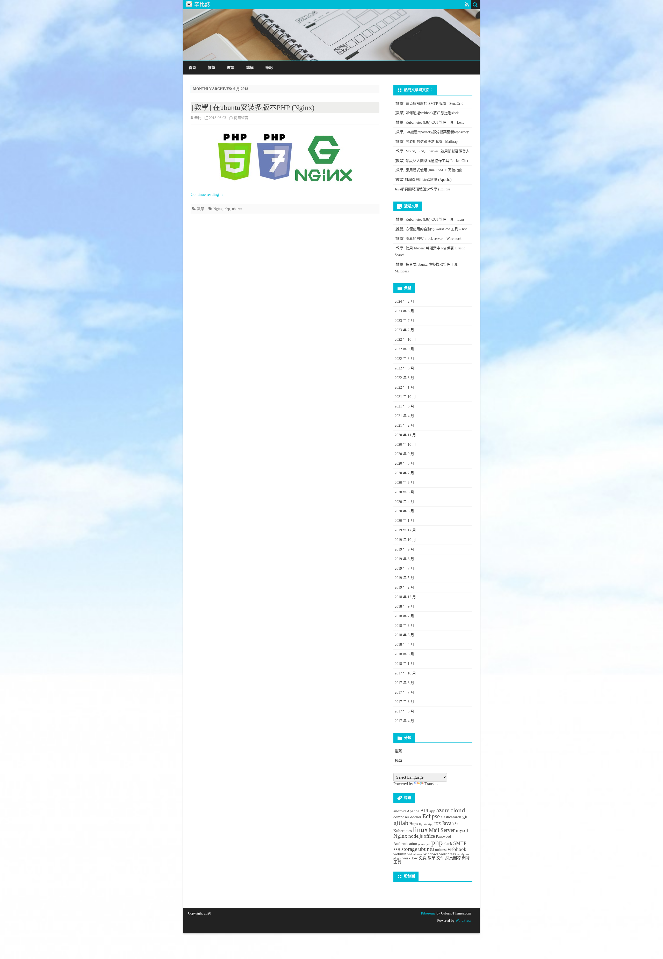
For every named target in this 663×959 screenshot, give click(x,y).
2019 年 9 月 (404, 549)
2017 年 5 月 (404, 711)
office (429, 836)
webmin (399, 854)
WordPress (463, 921)
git (464, 816)
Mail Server (442, 830)
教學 (230, 68)
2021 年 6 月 (404, 406)
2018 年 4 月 (404, 644)
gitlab (400, 822)
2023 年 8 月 (404, 311)
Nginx (217, 209)
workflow (410, 858)
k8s (455, 823)
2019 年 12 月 (405, 530)
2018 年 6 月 (404, 626)
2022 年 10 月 (405, 339)
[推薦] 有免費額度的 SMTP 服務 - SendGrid (429, 104)
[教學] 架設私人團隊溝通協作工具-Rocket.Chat (431, 161)
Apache (413, 811)
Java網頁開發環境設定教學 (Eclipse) (423, 189)
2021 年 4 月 (404, 416)
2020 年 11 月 (405, 435)
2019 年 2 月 (404, 587)
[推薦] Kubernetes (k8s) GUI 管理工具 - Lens (429, 122)
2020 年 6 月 (404, 483)
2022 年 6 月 (404, 368)
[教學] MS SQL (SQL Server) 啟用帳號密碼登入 (432, 151)
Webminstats (414, 854)
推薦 (211, 68)
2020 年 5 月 (404, 492)
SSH (396, 849)
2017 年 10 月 (405, 673)
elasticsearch (451, 817)
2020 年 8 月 (404, 463)
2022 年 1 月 (404, 387)
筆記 (269, 68)
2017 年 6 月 (404, 702)
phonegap (424, 844)
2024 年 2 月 (404, 301)
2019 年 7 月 (404, 568)
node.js (415, 836)
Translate (431, 784)
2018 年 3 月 (404, 654)
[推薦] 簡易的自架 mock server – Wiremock (428, 239)
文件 (440, 858)
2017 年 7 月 (404, 692)
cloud (457, 810)
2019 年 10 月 (405, 540)
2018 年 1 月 (404, 664)
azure (442, 810)
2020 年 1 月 (404, 521)
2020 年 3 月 (404, 511)
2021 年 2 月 (404, 425)
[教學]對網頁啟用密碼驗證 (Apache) (423, 180)
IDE (437, 823)
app (432, 811)
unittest (441, 849)
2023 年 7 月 (404, 321)
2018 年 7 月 (404, 616)
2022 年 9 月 (404, 349)
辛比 (197, 118)
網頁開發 (453, 858)
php (227, 209)
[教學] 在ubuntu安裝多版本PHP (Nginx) (253, 107)
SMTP (459, 843)
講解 (250, 68)
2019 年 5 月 (404, 578)
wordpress (447, 854)
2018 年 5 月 (404, 635)
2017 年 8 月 (404, 683)
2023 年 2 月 (404, 330)
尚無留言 (241, 118)
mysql (462, 830)
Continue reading (207, 194)
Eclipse (431, 816)
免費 (423, 858)
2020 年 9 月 (404, 454)
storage (409, 849)
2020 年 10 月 (405, 445)
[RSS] (467, 5)
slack (448, 843)
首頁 (192, 68)
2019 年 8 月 (404, 559)
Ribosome (428, 913)
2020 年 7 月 (404, 473)
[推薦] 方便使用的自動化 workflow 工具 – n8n (431, 229)
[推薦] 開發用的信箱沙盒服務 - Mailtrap (426, 142)
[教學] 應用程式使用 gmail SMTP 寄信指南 (429, 170)
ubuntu (237, 209)
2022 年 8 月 (404, 359)
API (424, 810)
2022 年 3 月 (404, 378)
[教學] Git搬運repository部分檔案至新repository (432, 132)
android (399, 811)
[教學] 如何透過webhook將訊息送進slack (427, 113)
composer (401, 817)
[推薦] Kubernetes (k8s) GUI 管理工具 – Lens (429, 219)
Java (446, 823)
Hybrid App (426, 824)
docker (415, 817)
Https (413, 823)
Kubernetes (402, 830)
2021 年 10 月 (405, 397)
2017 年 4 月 (404, 721)
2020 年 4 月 (404, 502)
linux (420, 830)
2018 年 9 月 (404, 606)
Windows (430, 854)
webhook (457, 849)
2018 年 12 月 (405, 597)
